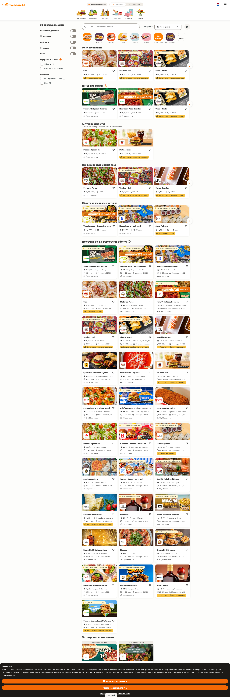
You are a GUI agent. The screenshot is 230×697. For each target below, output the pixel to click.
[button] (13, 4)
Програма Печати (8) (53, 68)
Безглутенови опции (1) (54, 78)
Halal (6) (48, 83)
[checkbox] (87, 38)
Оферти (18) (49, 64)
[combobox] (113, 26)
